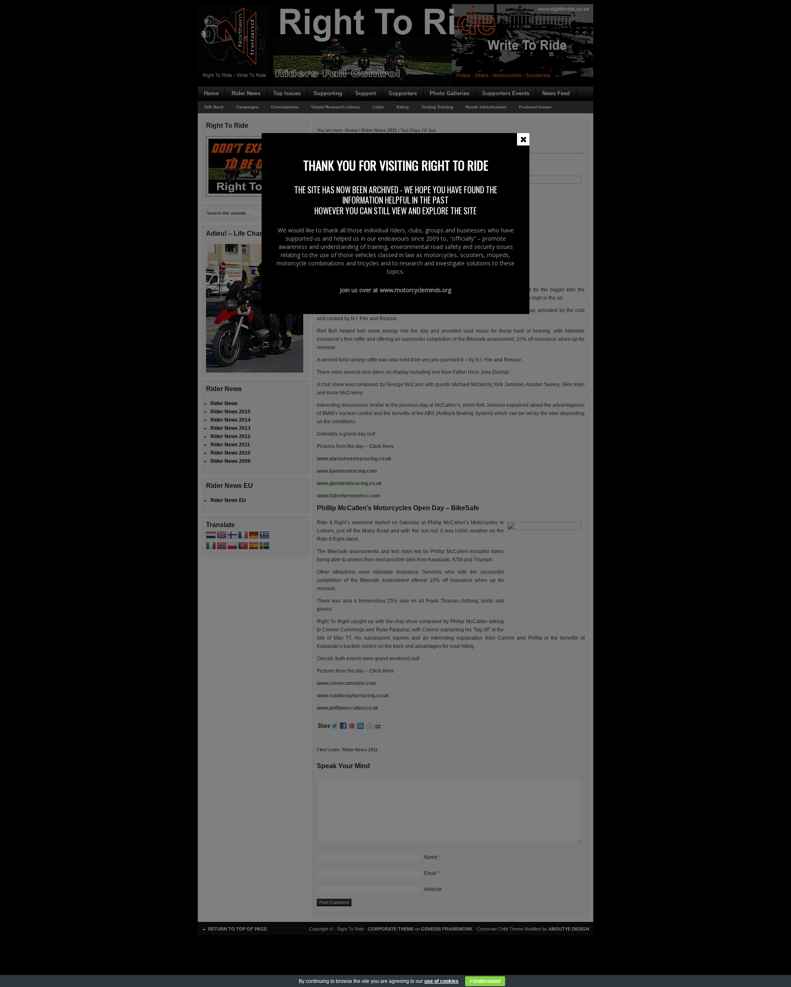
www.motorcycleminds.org (415, 290)
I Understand (485, 981)
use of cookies (441, 981)
